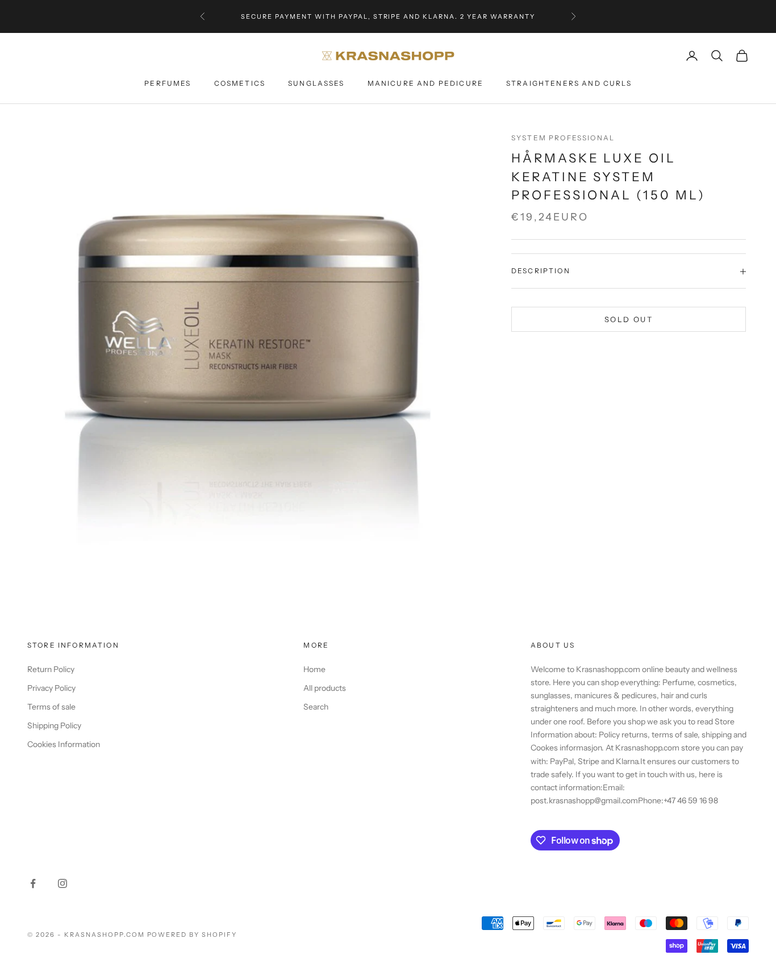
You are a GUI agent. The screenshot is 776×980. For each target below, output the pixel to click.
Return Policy (50, 669)
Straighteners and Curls (569, 83)
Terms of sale (51, 707)
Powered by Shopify (192, 935)
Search (315, 707)
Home (314, 669)
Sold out (628, 319)
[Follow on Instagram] (62, 883)
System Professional (563, 138)
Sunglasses (316, 83)
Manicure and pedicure (425, 83)
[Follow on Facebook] (33, 883)
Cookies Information (63, 744)
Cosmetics (239, 83)
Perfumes (167, 83)
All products (324, 688)
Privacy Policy (51, 688)
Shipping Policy (54, 725)
